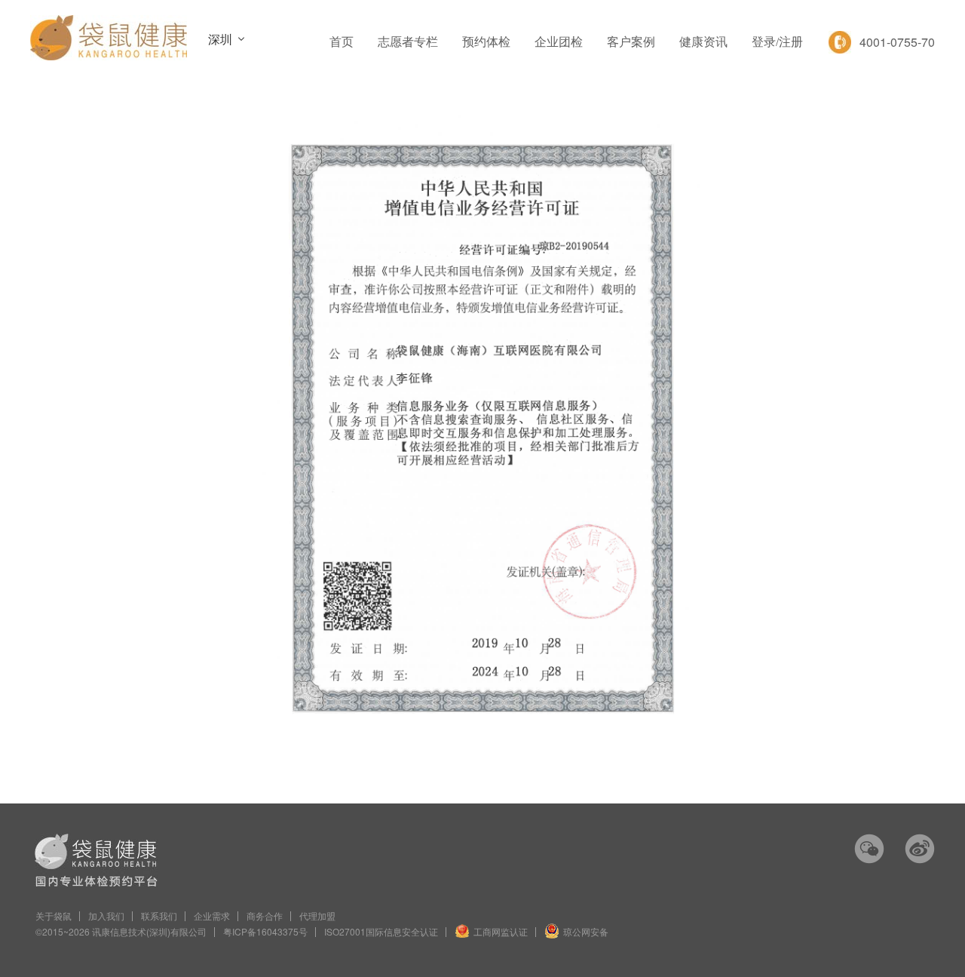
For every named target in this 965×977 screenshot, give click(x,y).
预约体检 (486, 41)
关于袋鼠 (53, 915)
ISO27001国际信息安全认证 (381, 931)
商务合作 (265, 915)
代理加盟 (317, 915)
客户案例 (631, 41)
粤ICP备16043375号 (265, 931)
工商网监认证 (500, 931)
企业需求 (212, 915)
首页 (341, 41)
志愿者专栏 (408, 41)
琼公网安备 (585, 931)
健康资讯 (703, 41)
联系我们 (159, 915)
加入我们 (106, 915)
